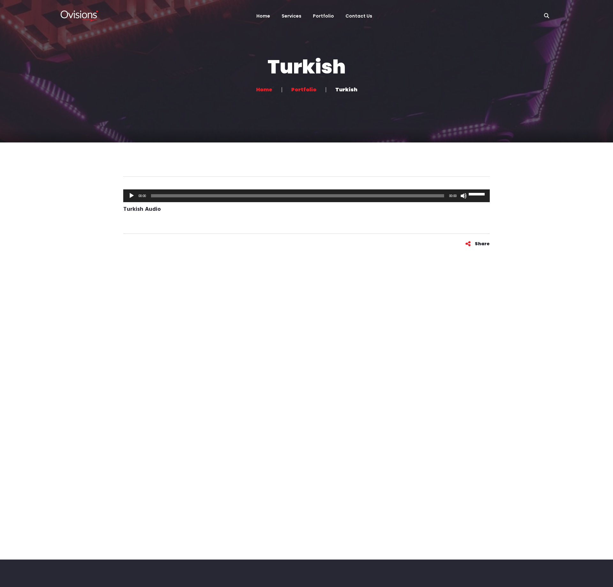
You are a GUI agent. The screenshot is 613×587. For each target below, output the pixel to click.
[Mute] (463, 196)
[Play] (131, 196)
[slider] (478, 195)
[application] (306, 195)
